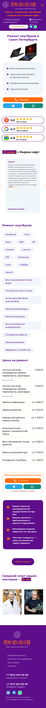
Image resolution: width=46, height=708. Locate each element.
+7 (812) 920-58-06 (17, 674)
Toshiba (23, 265)
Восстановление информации (15, 325)
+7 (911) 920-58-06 (17, 684)
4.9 (12, 138)
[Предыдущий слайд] (1, 186)
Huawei (9, 249)
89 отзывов (21, 139)
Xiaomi (9, 272)
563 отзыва (21, 122)
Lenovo (26, 249)
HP (33, 242)
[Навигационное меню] (42, 5)
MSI (7, 257)
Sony (8, 265)
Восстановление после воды (18, 281)
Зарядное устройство (18, 350)
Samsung (23, 257)
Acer (27, 234)
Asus (8, 242)
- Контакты (11, 666)
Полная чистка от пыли (18, 290)
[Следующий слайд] (44, 186)
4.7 (12, 129)
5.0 (12, 120)
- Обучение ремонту (15, 655)
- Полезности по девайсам (19, 659)
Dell (21, 242)
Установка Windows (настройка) (16, 300)
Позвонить (23, 100)
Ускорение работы (16, 334)
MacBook (10, 234)
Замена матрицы (15, 316)
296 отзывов (22, 131)
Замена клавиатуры (16, 309)
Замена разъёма (14, 342)
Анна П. (11, 162)
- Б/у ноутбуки (12, 662)
